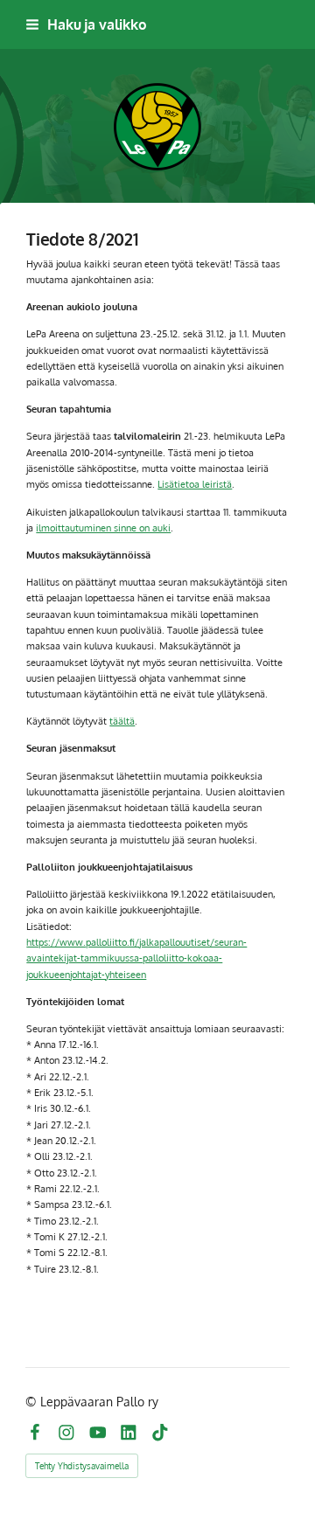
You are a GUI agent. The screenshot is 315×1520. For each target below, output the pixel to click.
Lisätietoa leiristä (195, 483)
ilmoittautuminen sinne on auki (103, 527)
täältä (122, 720)
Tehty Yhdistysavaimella (82, 1466)
